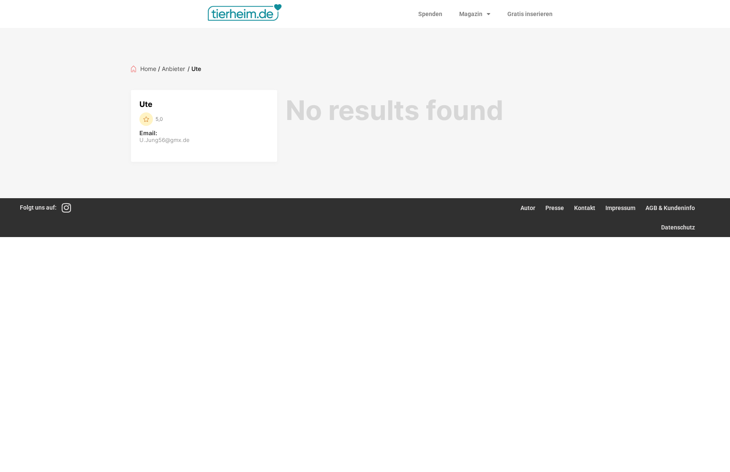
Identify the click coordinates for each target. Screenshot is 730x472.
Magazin (470, 14)
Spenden (430, 14)
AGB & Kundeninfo (670, 208)
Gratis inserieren (530, 14)
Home (148, 68)
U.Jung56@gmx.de (164, 139)
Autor (527, 208)
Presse (554, 208)
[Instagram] (66, 207)
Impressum (620, 208)
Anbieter (173, 68)
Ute (146, 104)
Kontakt (584, 208)
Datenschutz (678, 227)
